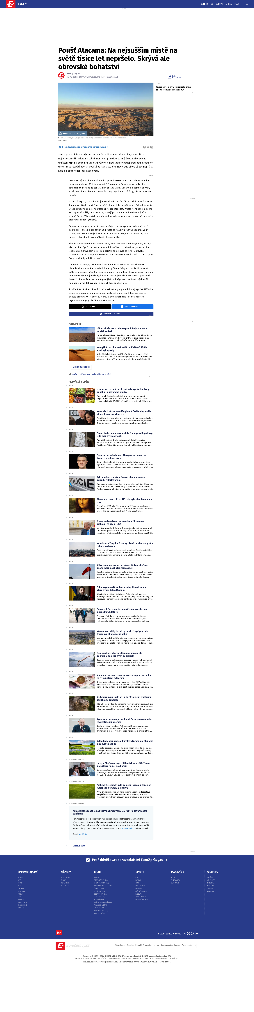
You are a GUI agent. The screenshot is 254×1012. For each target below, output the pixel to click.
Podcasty (65, 886)
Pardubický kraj (100, 905)
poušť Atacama (84, 374)
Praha (96, 877)
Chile (99, 374)
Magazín (21, 900)
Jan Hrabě (83, 834)
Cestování (175, 883)
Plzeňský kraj (99, 897)
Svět (21, 4)
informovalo (127, 828)
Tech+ (173, 877)
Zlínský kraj (99, 900)
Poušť (74, 374)
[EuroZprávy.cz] (12, 4)
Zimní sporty (140, 897)
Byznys (20, 886)
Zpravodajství (28, 872)
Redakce (130, 945)
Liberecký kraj (99, 908)
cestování (106, 374)
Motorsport (140, 886)
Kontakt (138, 945)
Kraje (97, 872)
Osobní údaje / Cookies (170, 945)
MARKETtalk (22, 902)
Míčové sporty (141, 891)
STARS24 (212, 872)
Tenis (137, 883)
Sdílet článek (175, 77)
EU (212, 4)
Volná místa (187, 945)
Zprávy (210, 877)
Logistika (21, 891)
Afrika (229, 4)
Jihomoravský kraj (101, 883)
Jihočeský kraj (99, 891)
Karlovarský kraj (101, 911)
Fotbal (138, 880)
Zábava (210, 888)
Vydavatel (147, 945)
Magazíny (177, 872)
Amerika (204, 4)
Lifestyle (210, 883)
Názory (66, 872)
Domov (20, 877)
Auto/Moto (175, 880)
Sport (20, 883)
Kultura (21, 888)
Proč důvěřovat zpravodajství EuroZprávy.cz (84, 147)
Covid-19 (21, 908)
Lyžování (138, 894)
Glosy (63, 880)
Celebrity (211, 880)
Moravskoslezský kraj (103, 886)
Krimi (20, 897)
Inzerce (156, 945)
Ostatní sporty (141, 900)
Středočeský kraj (101, 880)
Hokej (137, 877)
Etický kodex (120, 945)
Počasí (20, 894)
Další (236, 4)
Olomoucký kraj (100, 894)
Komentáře (65, 883)
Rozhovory (65, 877)
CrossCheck (22, 905)
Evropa (219, 4)
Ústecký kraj (99, 888)
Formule (138, 888)
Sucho (93, 374)
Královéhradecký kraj (103, 902)
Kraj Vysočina (99, 913)
